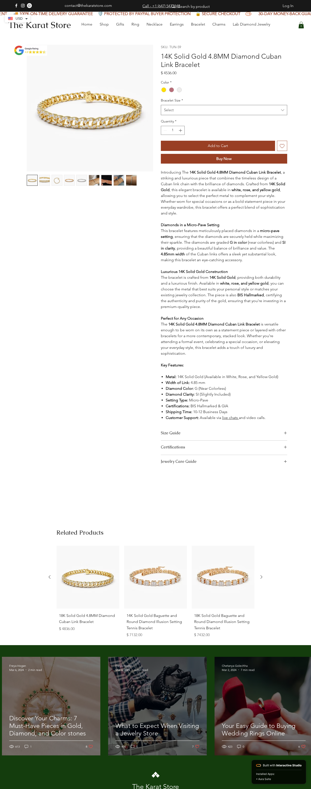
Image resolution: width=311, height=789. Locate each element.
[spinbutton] (173, 140)
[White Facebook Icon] (16, 5)
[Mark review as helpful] (270, 592)
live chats (230, 427)
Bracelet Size (172, 110)
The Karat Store (39, 25)
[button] (301, 25)
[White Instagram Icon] (22, 5)
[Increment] (181, 140)
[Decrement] (165, 140)
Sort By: (238, 555)
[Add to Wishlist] (282, 155)
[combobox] (224, 120)
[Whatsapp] (29, 5)
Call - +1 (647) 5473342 (161, 6)
